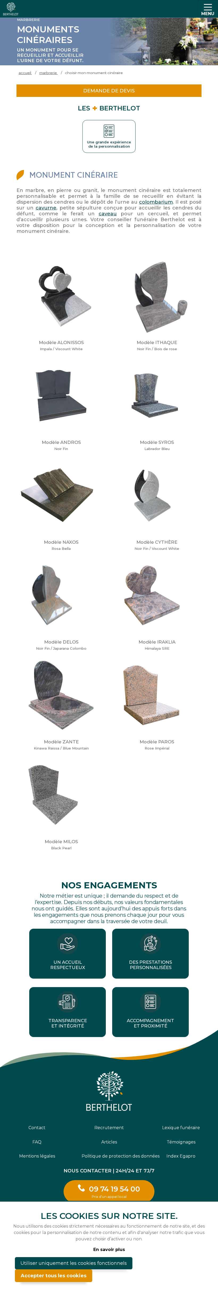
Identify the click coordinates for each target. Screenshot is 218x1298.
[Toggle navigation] (208, 9)
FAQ (36, 1142)
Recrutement (109, 1127)
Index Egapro (180, 1156)
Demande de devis (109, 91)
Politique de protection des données (109, 1156)
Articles (109, 1142)
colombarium (156, 202)
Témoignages (181, 1142)
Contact (36, 1127)
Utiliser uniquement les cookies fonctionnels (73, 1263)
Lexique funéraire (181, 1127)
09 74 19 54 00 (114, 1192)
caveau (108, 214)
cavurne (46, 208)
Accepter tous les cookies (53, 1276)
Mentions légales (37, 1156)
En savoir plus (109, 1249)
